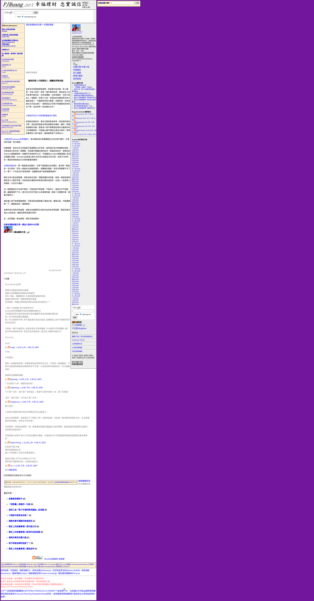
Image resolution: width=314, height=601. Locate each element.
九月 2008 (75, 265)
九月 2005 (75, 190)
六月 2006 (75, 208)
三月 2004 (75, 152)
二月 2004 (75, 150)
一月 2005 (75, 173)
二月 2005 (75, 175)
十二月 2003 (76, 146)
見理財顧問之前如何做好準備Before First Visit (11, 126)
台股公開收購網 (77, 351)
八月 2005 (75, 187)
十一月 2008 (76, 269)
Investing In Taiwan (78, 340)
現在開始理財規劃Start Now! (8, 60)
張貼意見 (13, 470)
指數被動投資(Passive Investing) (42, 573)
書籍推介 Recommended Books (77, 564)
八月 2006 (75, 213)
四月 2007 (75, 229)
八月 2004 (75, 162)
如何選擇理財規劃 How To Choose (8, 93)
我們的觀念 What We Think (28, 564)
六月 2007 (75, 233)
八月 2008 (75, 263)
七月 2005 (75, 185)
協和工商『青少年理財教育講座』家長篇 (26, 510)
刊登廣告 (77, 70)
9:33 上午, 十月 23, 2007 (28, 347)
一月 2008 (75, 248)
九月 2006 (75, 215)
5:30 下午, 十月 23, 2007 (33, 402)
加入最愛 (77, 73)
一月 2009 (75, 273)
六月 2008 (75, 258)
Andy (78, 114)
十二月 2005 (76, 196)
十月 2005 (75, 192)
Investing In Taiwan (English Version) (77, 32)
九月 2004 (75, 165)
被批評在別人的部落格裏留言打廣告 (42, 115)
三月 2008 (75, 252)
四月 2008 (75, 254)
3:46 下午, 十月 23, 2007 (32, 388)
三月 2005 (75, 177)
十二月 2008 (76, 271)
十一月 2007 (76, 244)
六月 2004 (75, 158)
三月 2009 (75, 277)
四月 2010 (75, 304)
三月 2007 (75, 227)
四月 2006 (75, 204)
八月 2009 (75, 288)
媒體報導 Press (5, 115)
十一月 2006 (76, 219)
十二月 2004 (76, 171)
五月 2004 (75, 156)
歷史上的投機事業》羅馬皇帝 (83, 108)
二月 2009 (75, 275)
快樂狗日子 (5, 50)
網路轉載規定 (84, 481)
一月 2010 (75, 298)
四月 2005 (75, 179)
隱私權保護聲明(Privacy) (69, 573)
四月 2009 (75, 279)
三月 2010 (75, 302)
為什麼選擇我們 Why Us (10, 564)
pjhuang (79, 118)
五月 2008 (75, 256)
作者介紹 (85, 67)
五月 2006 (75, 206)
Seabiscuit (79, 126)
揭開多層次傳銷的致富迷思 (83, 95)
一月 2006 (75, 198)
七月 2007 (75, 235)
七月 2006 (75, 210)
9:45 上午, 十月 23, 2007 (31, 379)
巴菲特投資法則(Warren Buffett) (66, 570)
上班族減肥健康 (77, 347)
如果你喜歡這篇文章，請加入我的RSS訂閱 (21, 224)
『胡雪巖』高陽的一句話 (82, 87)
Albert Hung (80, 130)
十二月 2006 (76, 221)
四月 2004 (75, 154)
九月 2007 (75, 240)
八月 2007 (75, 238)
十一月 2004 (76, 169)
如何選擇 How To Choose (46, 564)
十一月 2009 (76, 294)
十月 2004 (75, 167)
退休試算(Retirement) (41, 570)
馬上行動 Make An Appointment (9, 121)
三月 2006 (75, 202)
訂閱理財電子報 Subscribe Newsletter (9, 104)
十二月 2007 (76, 246)
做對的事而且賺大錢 (80, 104)
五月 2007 (75, 231)
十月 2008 (75, 267)
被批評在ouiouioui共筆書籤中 (17, 139)
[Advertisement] (48, 21)
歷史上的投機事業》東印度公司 (84, 98)
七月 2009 (75, 286)
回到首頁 (77, 79)
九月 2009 (75, 290)
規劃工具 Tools (60, 564)
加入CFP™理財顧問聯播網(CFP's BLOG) (11, 132)
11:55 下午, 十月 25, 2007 (87, 134)
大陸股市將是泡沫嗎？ (81, 93)
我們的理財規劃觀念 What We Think (8, 88)
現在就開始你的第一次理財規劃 (39, 25)
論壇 (102, 3)
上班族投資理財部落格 (61, 482)
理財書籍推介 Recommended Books (9, 99)
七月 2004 (75, 160)
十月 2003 (75, 142)
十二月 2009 (76, 296)
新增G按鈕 (77, 76)
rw (77, 134)
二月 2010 (75, 300)
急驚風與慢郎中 (79, 85)
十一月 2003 (76, 144)
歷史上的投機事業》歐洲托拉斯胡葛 (24, 532)
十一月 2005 (76, 194)
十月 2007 (75, 242)
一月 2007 (75, 223)
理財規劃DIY (25, 570)
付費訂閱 (77, 67)
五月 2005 (75, 181)
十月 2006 (75, 217)
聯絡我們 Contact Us (5, 77)
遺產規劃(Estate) (19, 573)
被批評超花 (9, 166)
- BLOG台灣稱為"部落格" (54, 559)
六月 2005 (75, 183)
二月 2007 (75, 225)
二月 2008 (75, 250)
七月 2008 (75, 260)
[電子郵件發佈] (27, 232)
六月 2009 (75, 283)
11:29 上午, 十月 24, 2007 (35, 443)
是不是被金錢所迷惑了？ (82, 106)
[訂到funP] (84, 326)
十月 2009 (75, 292)
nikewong (79, 122)
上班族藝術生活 (77, 344)
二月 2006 (75, 200)
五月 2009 (75, 281)
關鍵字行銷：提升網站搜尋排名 (82, 336)
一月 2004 (75, 148)
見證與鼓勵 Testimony (5, 110)
